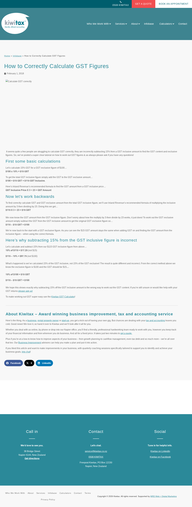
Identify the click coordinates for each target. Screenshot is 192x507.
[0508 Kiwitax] (121, 2)
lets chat (26, 352)
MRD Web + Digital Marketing (163, 496)
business (31, 320)
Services (40, 493)
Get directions (32, 458)
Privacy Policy (48, 499)
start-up (65, 320)
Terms (88, 493)
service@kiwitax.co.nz (96, 451)
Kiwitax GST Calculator (63, 296)
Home (7, 56)
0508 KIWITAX (96, 457)
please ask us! (25, 291)
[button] (13, 363)
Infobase (17, 56)
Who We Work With (15, 493)
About (31, 493)
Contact (78, 493)
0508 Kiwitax (120, 5)
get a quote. (126, 333)
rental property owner (48, 320)
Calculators (65, 493)
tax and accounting (155, 320)
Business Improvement (29, 342)
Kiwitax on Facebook (160, 457)
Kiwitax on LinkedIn (160, 451)
